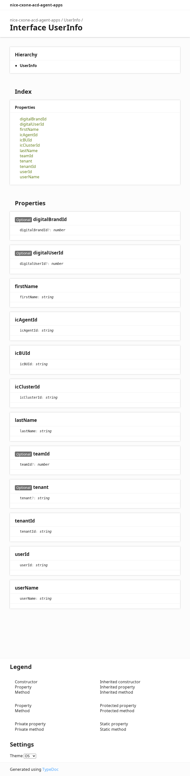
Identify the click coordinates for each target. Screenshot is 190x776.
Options (165, 5)
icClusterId (30, 145)
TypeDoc (50, 769)
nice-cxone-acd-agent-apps (36, 5)
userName (29, 177)
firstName (29, 129)
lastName (29, 150)
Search (155, 5)
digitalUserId (32, 124)
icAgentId (29, 134)
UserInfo (72, 20)
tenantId (28, 166)
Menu (175, 5)
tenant (26, 161)
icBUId (26, 140)
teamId (26, 156)
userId (26, 171)
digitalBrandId (33, 119)
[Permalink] (71, 220)
